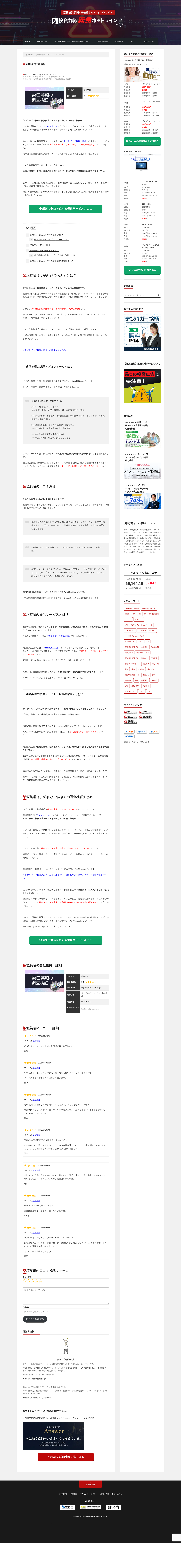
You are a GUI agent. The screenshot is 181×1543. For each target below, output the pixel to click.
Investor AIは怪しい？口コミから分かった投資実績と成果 (136, 457)
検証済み (68, 79)
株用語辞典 (119, 41)
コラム (132, 41)
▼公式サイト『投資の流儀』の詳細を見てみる (44, 350)
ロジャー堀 (142, 630)
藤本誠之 (144, 680)
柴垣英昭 (61, 79)
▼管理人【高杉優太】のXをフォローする (38, 1398)
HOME (27, 41)
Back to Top (90, 1485)
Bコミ (127, 614)
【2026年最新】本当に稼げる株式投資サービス (72, 41)
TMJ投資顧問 (154, 614)
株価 (133, 669)
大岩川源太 (129, 653)
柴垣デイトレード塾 (50, 79)
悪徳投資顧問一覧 (131, 658)
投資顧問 (154, 658)
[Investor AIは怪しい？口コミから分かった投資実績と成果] (142, 471)
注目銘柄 (128, 680)
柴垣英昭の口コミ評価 (38, 245)
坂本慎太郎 (155, 647)
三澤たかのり (130, 642)
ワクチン (152, 630)
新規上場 (155, 664)
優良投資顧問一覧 (131, 647)
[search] (159, 295)
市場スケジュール (142, 653)
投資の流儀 (39, 79)
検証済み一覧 (103, 41)
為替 (136, 680)
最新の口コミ (42, 41)
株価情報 (141, 669)
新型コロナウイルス (132, 664)
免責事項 (73, 1494)
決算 (154, 675)
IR (145, 614)
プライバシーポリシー (88, 1494)
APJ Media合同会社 (149, 608)
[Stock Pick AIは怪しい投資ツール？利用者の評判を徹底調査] (142, 440)
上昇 (147, 642)
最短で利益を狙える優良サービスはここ (67, 208)
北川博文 (144, 647)
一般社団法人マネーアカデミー (136, 636)
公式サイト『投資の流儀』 (76, 141)
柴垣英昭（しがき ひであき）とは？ (45, 235)
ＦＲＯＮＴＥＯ (130, 691)
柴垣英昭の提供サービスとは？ (43, 251)
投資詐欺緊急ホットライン (97, 1516)
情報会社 (144, 658)
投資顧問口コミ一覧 (58, 76)
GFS (134, 614)
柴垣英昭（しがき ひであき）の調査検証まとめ (50, 261)
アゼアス (128, 619)
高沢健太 (146, 686)
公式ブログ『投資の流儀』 (58, 636)
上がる (140, 642)
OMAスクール (29, 79)
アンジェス (139, 619)
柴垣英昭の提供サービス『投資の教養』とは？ (53, 255)
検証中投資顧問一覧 (132, 675)
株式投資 (151, 669)
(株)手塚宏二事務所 (132, 608)
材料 (126, 669)
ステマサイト (130, 630)
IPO (140, 614)
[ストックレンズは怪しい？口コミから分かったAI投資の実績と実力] (142, 502)
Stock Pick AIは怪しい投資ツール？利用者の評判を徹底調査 (136, 425)
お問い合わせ (148, 41)
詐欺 (126, 686)
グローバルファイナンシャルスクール (138, 625)
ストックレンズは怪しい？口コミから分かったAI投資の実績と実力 (136, 488)
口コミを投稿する (35, 1319)
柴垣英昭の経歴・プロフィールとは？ (49, 240)
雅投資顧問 (136, 686)
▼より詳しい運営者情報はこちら (35, 1379)
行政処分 (154, 680)
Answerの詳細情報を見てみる (66, 1456)
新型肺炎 (146, 664)
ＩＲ (149, 691)
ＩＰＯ (142, 691)
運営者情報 (63, 1494)
